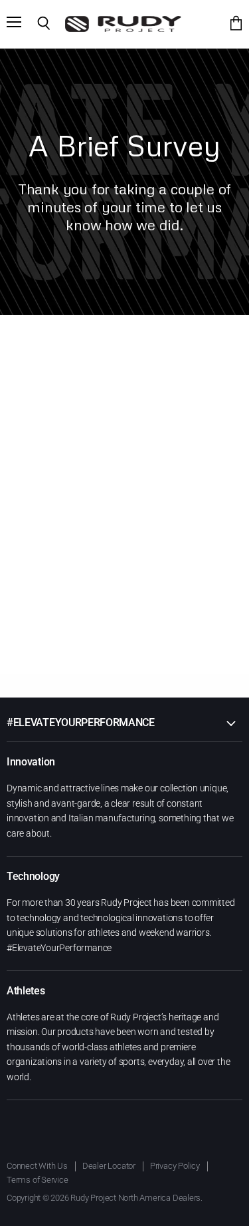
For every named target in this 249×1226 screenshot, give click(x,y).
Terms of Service (37, 1180)
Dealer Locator (108, 1166)
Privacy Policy (175, 1166)
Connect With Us (37, 1166)
